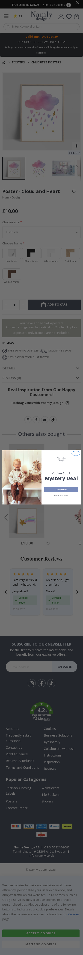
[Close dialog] (76, 453)
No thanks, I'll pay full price (61, 495)
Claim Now (61, 489)
